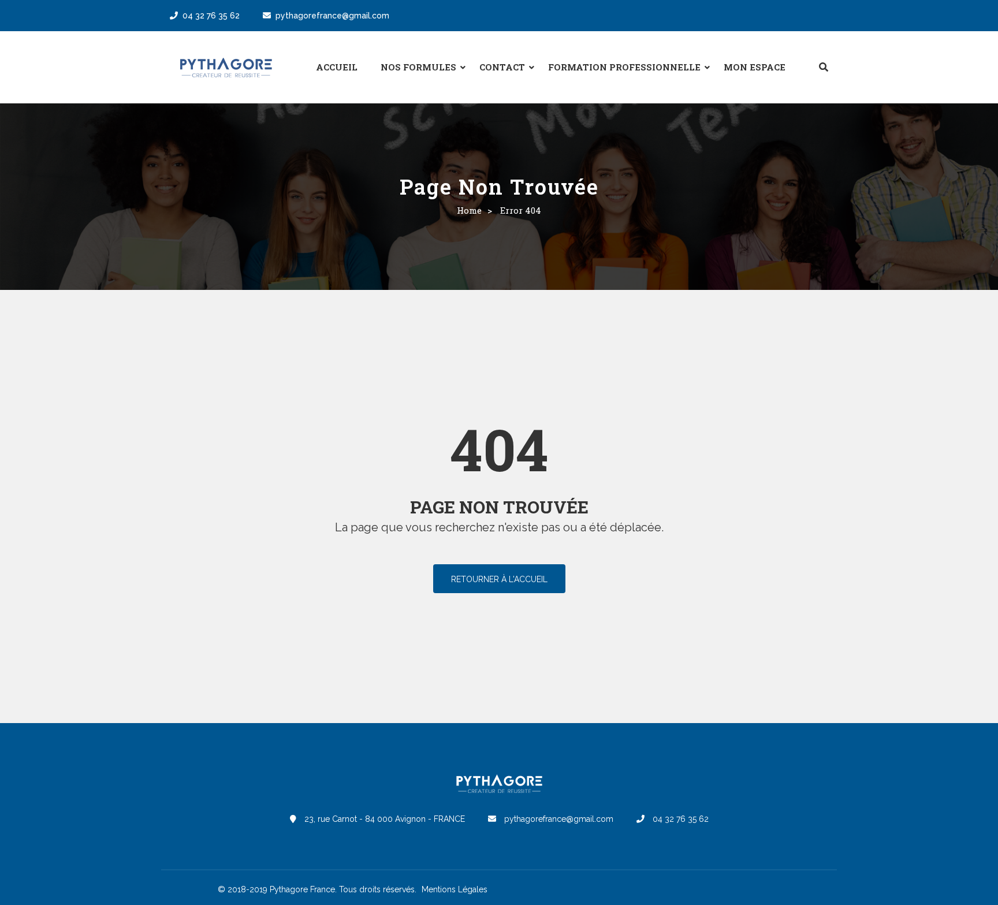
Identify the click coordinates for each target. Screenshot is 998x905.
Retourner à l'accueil (499, 579)
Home (469, 210)
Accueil (337, 67)
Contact (502, 67)
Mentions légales (454, 889)
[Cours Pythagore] (226, 67)
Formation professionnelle (624, 67)
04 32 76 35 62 (211, 15)
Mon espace (754, 67)
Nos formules (418, 67)
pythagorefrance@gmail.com (332, 15)
